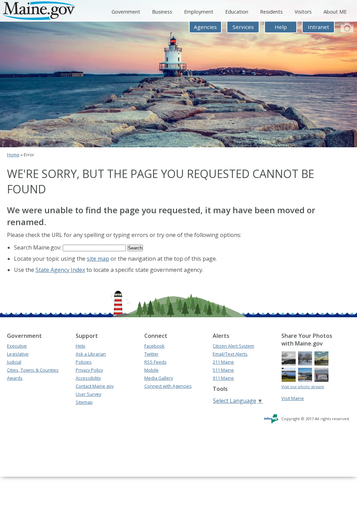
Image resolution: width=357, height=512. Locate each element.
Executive (17, 346)
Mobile (151, 370)
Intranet (318, 26)
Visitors (303, 11)
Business (162, 11)
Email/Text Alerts (230, 354)
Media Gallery (158, 378)
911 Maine (223, 378)
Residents (271, 11)
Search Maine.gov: (38, 247)
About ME (335, 11)
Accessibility (88, 378)
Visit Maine (292, 398)
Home (13, 154)
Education (236, 11)
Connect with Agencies (168, 386)
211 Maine (223, 362)
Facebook (154, 346)
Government (126, 11)
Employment (198, 11)
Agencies (205, 26)
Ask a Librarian (91, 354)
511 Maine (223, 370)
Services (243, 26)
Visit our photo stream (302, 386)
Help (281, 26)
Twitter (151, 354)
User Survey (88, 394)
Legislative (18, 354)
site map (98, 258)
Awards (15, 378)
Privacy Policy (89, 370)
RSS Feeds (155, 362)
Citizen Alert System (233, 346)
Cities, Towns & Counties (33, 370)
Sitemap (84, 402)
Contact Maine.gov (95, 386)
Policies (84, 362)
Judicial (14, 362)
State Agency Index (60, 270)
